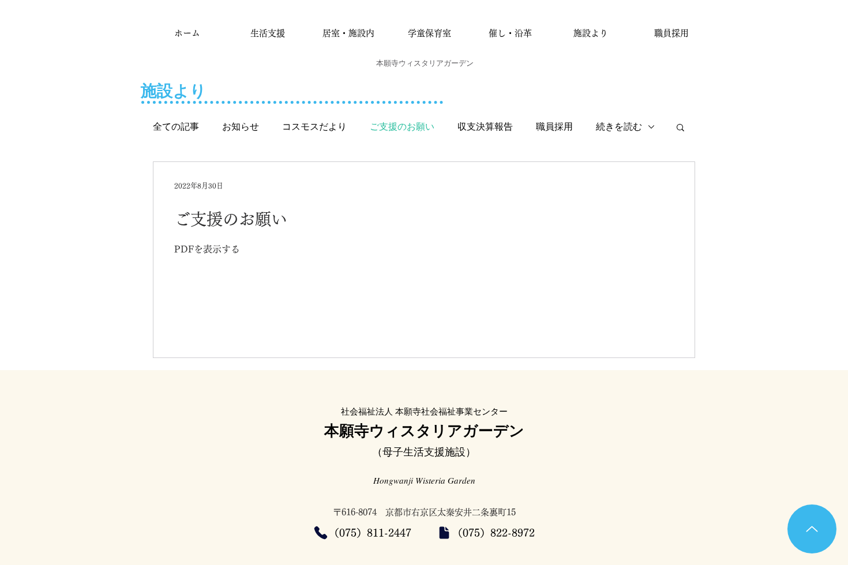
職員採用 (554, 126)
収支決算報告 (485, 126)
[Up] (811, 528)
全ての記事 (176, 126)
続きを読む (619, 126)
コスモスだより (314, 126)
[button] (680, 128)
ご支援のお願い (402, 126)
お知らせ (240, 126)
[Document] (444, 532)
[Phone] (320, 532)
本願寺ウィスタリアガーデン (424, 430)
